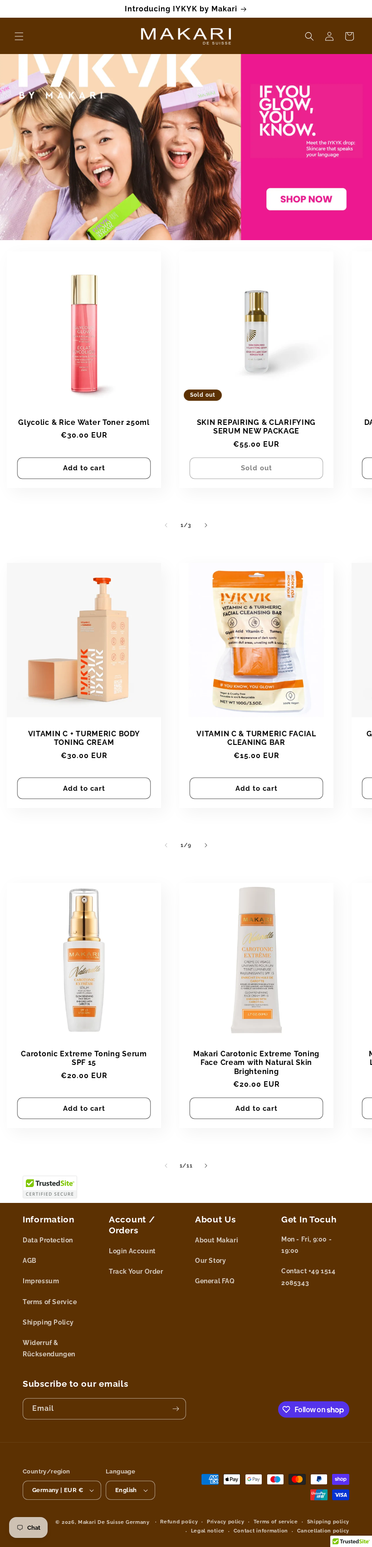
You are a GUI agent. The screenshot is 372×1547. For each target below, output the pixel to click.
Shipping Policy (48, 1322)
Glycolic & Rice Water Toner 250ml (84, 422)
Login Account (132, 1251)
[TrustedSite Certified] (50, 1187)
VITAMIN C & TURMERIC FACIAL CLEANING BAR (256, 738)
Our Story (210, 1260)
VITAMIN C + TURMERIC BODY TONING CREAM (84, 738)
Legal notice (208, 1531)
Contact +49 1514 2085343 (308, 1276)
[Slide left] (166, 525)
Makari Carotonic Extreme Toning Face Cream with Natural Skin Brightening (256, 1062)
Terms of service (276, 1522)
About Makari (216, 1240)
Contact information (261, 1531)
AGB (30, 1260)
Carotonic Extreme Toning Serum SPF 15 (84, 1058)
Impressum (41, 1281)
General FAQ (215, 1281)
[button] (19, 36)
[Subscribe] (176, 1408)
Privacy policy (226, 1522)
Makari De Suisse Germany (114, 1522)
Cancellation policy (323, 1531)
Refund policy (179, 1522)
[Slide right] (206, 525)
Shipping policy (328, 1522)
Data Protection (48, 1240)
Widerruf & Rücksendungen (49, 1348)
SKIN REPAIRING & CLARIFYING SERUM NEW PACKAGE (256, 426)
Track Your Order (136, 1271)
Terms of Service (50, 1302)
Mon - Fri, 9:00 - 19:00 (306, 1245)
